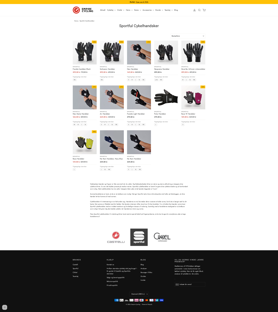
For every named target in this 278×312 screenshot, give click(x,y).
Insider (143, 280)
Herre (128, 10)
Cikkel (75, 272)
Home (76, 21)
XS (74, 124)
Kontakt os (110, 264)
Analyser (144, 268)
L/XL (156, 80)
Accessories (147, 10)
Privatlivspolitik (112, 285)
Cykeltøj (110, 10)
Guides (143, 276)
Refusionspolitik (112, 281)
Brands (158, 10)
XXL (75, 80)
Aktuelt (102, 10)
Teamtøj (168, 10)
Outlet (120, 10)
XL (139, 80)
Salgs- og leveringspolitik (116, 277)
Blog (176, 10)
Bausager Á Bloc (146, 272)
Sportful (75, 268)
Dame (136, 10)
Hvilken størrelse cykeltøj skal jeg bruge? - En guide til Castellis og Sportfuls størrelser (122, 271)
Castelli (75, 264)
